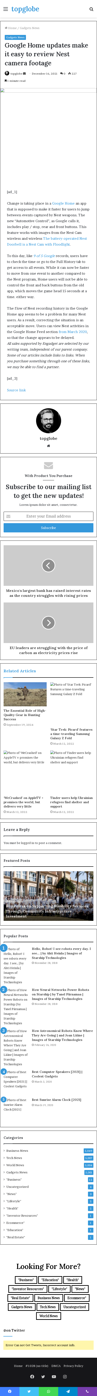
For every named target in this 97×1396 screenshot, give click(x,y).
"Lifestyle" (13, 1201)
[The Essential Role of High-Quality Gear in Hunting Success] (25, 694)
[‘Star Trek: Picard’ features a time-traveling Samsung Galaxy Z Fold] (71, 703)
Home (12, 28)
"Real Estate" (15, 1237)
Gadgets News (29, 28)
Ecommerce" (15, 1223)
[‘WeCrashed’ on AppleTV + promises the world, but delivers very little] (25, 772)
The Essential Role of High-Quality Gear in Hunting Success (25, 715)
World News (15, 1165)
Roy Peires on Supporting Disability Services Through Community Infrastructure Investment (47, 911)
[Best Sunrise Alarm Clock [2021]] (16, 1110)
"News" (11, 1194)
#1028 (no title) (36, 1366)
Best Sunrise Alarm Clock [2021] (56, 1100)
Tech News (14, 1158)
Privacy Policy (73, 1366)
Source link (16, 390)
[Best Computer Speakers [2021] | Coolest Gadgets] (16, 1082)
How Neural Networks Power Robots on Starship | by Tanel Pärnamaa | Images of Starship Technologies (60, 994)
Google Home (63, 203)
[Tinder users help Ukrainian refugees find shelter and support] (71, 772)
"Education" (14, 1230)
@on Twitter (14, 1330)
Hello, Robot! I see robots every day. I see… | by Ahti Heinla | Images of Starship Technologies (61, 953)
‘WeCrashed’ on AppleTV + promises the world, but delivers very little (23, 802)
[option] (48, 896)
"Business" (14, 1179)
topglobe (16, 73)
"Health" (12, 1208)
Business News (17, 1150)
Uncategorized (17, 1186)
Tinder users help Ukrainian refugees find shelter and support (71, 802)
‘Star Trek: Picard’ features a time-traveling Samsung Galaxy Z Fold (71, 734)
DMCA (56, 1366)
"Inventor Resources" (22, 1215)
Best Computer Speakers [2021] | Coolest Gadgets (57, 1074)
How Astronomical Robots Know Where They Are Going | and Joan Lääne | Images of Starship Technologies (62, 1035)
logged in (27, 843)
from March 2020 (73, 332)
